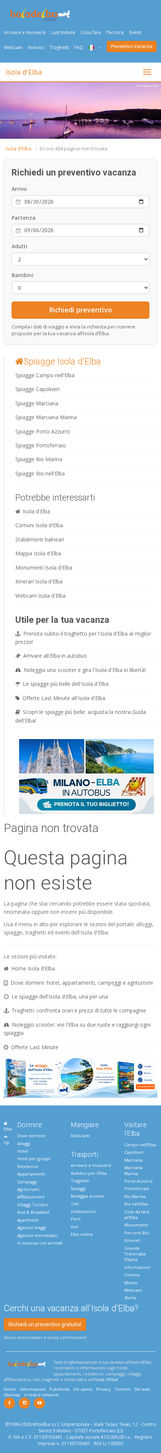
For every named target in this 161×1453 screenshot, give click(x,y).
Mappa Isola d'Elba (38, 553)
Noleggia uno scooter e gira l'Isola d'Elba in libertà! (85, 669)
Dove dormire (31, 1135)
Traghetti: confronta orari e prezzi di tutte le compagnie (79, 1010)
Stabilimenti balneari (39, 539)
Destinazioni (83, 1211)
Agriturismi (28, 1189)
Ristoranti (80, 1135)
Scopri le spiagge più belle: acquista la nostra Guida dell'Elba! (80, 716)
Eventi (135, 32)
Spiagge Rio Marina (38, 459)
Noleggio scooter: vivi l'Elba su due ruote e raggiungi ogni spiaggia (77, 1028)
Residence (27, 1166)
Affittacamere (31, 1197)
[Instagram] (24, 1403)
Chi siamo (82, 1389)
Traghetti (59, 47)
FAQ (78, 47)
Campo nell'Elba (140, 1144)
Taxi (75, 1203)
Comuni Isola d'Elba (39, 525)
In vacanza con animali (40, 1243)
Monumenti (136, 1225)
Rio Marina (135, 1196)
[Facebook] (9, 1403)
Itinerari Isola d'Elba (39, 581)
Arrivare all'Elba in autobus (55, 655)
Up (6, 1142)
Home (10, 1389)
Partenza (24, 217)
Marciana (133, 1160)
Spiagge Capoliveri (37, 389)
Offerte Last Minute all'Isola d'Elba (63, 698)
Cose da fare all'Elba (136, 1214)
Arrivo (19, 188)
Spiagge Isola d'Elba (62, 361)
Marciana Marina (133, 1170)
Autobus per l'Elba (89, 1173)
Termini (123, 1389)
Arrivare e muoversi (25, 32)
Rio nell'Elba (136, 1204)
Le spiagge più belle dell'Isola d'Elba (66, 683)
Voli (74, 1227)
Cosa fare (90, 32)
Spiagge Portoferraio (40, 445)
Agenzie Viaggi (31, 1227)
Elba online (82, 1234)
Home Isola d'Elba (33, 968)
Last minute (63, 32)
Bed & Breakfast (33, 1212)
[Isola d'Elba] (40, 14)
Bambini (22, 275)
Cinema (132, 1275)
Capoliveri (134, 1152)
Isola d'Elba (24, 71)
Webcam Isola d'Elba (40, 595)
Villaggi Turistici (32, 1204)
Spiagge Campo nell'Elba (45, 375)
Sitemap (12, 1395)
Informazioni (137, 1267)
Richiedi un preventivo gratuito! (45, 1324)
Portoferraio (136, 1188)
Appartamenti (31, 1174)
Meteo (130, 1282)
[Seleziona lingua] (91, 47)
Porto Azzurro (138, 1181)
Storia (130, 1297)
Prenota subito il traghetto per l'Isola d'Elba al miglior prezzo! (83, 637)
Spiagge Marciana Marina (46, 417)
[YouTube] (39, 1403)
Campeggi (27, 1182)
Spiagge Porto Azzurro (42, 431)
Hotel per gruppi (34, 1158)
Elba (8, 1129)
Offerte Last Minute (34, 1047)
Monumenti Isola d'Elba (43, 567)
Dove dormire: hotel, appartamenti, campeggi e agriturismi (81, 982)
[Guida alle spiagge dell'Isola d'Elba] (80, 1077)
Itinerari (132, 1240)
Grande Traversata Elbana (135, 1254)
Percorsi (115, 32)
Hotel (22, 1151)
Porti (75, 1219)
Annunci (36, 47)
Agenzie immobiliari (37, 1235)
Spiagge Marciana (36, 403)
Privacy (103, 1389)
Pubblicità (59, 1389)
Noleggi (78, 1188)
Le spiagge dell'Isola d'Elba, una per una (60, 996)
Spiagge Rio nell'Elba (40, 473)
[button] (7, 111)
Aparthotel (28, 1220)
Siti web (142, 1389)
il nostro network (41, 1395)
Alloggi (23, 1143)
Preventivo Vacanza (131, 46)
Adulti (19, 246)
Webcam (13, 47)
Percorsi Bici (136, 1233)
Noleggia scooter (87, 1196)
